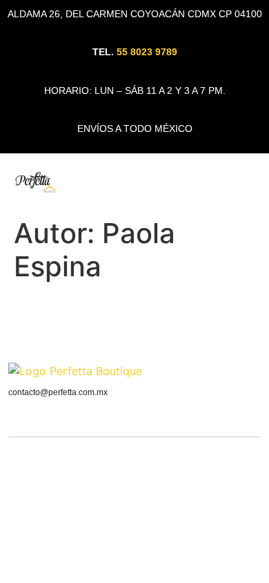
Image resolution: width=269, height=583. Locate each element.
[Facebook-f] (255, 374)
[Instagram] (235, 374)
